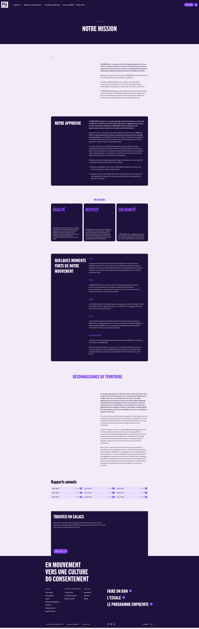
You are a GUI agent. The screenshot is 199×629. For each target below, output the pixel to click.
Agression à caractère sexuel (32, 5)
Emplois (47, 598)
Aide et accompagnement (52, 602)
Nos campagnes (49, 595)
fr (153, 624)
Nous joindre (87, 592)
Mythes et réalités (69, 598)
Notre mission (49, 592)
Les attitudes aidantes (71, 595)
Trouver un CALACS (68, 5)
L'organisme (16, 5)
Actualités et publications (52, 5)
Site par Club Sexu (86, 624)
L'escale (114, 597)
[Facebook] (108, 624)
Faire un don (188, 4)
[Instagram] (111, 624)
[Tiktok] (114, 624)
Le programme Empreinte (128, 604)
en (151, 624)
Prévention (48, 605)
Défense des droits (50, 608)
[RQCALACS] (4, 5)
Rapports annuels (50, 611)
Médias (86, 598)
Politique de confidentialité (73, 624)
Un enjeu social (69, 592)
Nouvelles (86, 595)
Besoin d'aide (81, 5)
